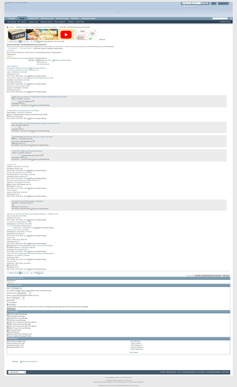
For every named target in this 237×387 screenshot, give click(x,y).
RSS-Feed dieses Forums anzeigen (17, 58)
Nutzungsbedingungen (213, 372)
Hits (16, 68)
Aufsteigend (13, 302)
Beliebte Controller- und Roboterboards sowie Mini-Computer (36, 27)
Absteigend (12, 305)
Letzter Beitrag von (24, 68)
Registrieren (223, 3)
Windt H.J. (15, 139)
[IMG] (133, 345)
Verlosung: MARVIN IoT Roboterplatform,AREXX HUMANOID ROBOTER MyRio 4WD (42, 97)
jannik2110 (10, 263)
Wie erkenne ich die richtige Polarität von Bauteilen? (28, 201)
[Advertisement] (33, 1)
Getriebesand (11, 224)
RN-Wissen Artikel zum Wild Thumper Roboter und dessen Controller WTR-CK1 (36, 123)
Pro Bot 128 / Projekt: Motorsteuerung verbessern (27, 151)
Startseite (12, 18)
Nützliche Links (33, 22)
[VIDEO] (133, 347)
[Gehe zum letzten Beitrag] (37, 76)
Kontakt (162, 372)
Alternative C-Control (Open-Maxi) (18, 86)
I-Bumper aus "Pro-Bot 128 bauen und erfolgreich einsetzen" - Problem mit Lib (32, 214)
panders (9, 88)
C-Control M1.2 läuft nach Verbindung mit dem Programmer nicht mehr (30, 78)
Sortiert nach (11, 293)
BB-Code (133, 341)
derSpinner (15, 203)
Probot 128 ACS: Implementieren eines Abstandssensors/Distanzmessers (30, 253)
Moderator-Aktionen (47, 22)
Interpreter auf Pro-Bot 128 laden (18, 230)
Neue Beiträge (11, 22)
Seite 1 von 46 (14, 41)
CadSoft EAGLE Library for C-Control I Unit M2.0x (38, 137)
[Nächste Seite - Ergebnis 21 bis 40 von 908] (31, 42)
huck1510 (10, 182)
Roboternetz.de (171, 372)
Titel (8, 66)
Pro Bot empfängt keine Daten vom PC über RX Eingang (35, 245)
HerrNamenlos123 (13, 174)
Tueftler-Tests (33, 18)
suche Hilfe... (48, 60)
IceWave (9, 166)
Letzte (36, 41)
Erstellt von (14, 66)
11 (27, 41)
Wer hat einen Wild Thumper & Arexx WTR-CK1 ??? (24, 180)
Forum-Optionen (12, 48)
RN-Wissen (75, 18)
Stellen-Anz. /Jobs (47, 18)
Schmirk (14, 153)
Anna (8, 216)
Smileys (133, 343)
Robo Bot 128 (11, 261)
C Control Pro (11, 164)
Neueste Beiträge (62, 18)
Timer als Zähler (12, 190)
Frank (13, 99)
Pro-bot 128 (11, 237)
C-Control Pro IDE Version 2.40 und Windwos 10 (22, 70)
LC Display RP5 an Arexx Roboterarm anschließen (23, 110)
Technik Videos (79, 22)
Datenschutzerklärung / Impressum (193, 372)
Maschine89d (11, 112)
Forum (22, 18)
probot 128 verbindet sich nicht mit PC (19, 172)
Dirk (13, 125)
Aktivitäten (71, 22)
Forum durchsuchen (25, 48)
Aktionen (23, 22)
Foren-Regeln (134, 352)
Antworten (10, 68)
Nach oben (226, 275)
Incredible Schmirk (13, 247)
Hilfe (213, 3)
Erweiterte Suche (225, 21)
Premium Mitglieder (59, 22)
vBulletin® (115, 380)
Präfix (9, 298)
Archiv (179, 372)
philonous (10, 255)
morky (9, 72)
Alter (8, 288)
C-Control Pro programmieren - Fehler (19, 222)
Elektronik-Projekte (88, 18)
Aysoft (9, 192)
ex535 (9, 239)
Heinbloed (10, 80)
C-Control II (10, 50)
